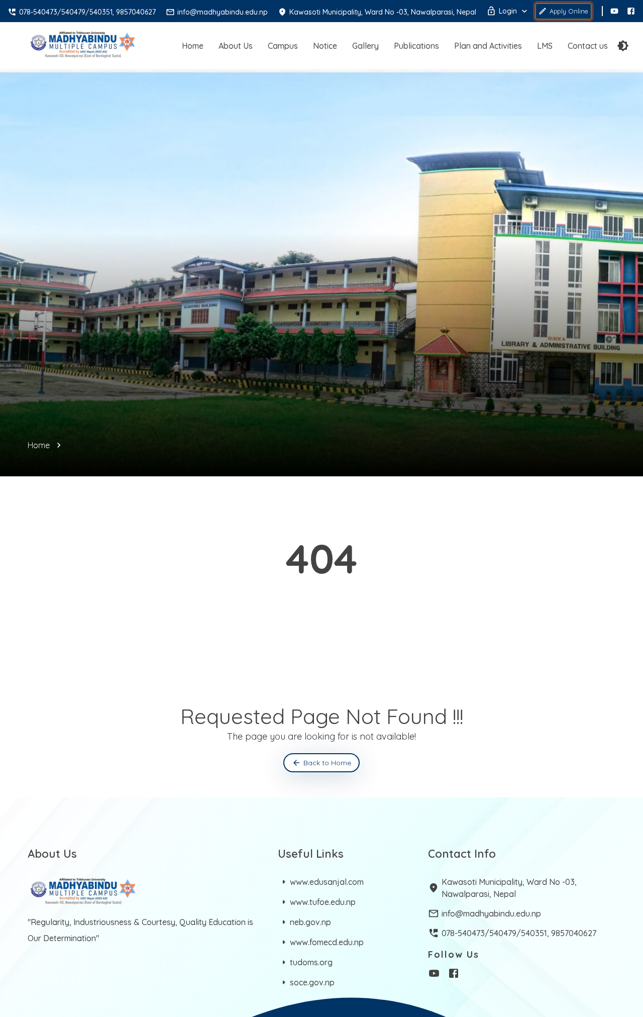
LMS (545, 46)
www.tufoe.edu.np (323, 902)
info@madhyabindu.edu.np (491, 913)
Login (508, 11)
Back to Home (327, 762)
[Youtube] (614, 11)
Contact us (588, 46)
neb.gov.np (310, 922)
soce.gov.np (312, 982)
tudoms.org (311, 962)
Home (192, 46)
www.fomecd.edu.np (327, 942)
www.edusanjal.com (327, 882)
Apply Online (569, 11)
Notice (325, 46)
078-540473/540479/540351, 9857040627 (519, 933)
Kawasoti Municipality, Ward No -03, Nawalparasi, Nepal (509, 888)
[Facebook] (630, 11)
